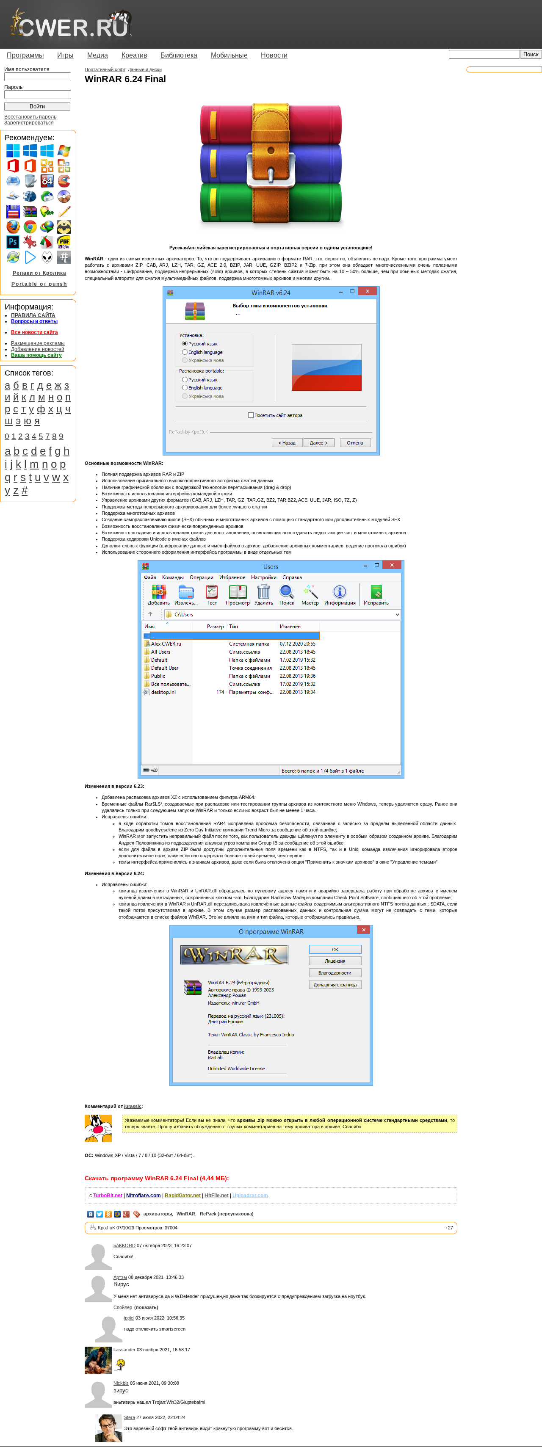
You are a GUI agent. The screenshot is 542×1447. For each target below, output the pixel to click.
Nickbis (121, 1383)
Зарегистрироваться (29, 123)
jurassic (132, 1106)
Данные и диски (145, 69)
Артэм (120, 1277)
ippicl (129, 1317)
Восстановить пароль (30, 117)
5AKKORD (124, 1245)
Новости (274, 55)
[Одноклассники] (108, 1214)
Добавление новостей (37, 349)
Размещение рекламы (38, 343)
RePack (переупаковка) (227, 1213)
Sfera (129, 1417)
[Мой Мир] (117, 1214)
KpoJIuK (106, 1227)
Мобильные (229, 55)
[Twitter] (99, 1214)
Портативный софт (105, 69)
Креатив (134, 55)
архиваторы (158, 1213)
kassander (124, 1349)
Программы (25, 55)
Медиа (97, 55)
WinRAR (186, 1213)
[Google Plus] (126, 1214)
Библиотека (178, 55)
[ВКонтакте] (90, 1214)
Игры (65, 55)
